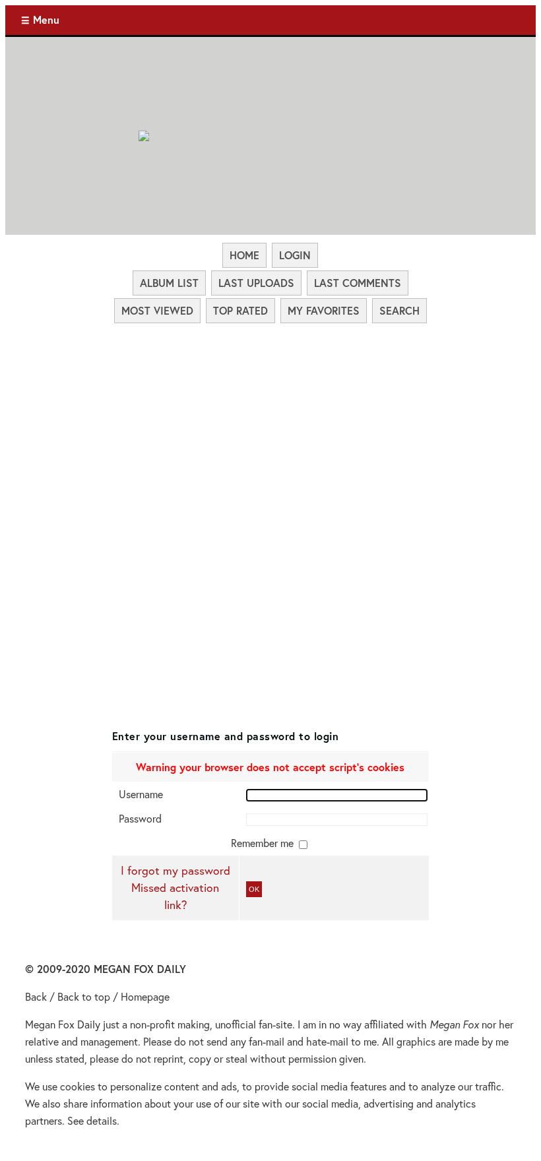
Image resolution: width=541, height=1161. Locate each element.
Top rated (240, 310)
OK (254, 889)
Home (244, 255)
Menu (46, 19)
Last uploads (256, 283)
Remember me (263, 843)
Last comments (357, 283)
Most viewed (157, 310)
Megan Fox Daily (62, 1024)
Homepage (145, 996)
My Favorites (324, 310)
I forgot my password (175, 870)
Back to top (83, 996)
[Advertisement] (270, 423)
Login (295, 255)
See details (92, 1120)
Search (399, 310)
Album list (169, 283)
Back (36, 996)
